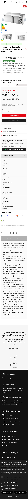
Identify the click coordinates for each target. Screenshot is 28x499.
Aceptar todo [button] (7, 492)
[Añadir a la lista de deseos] (26, 49)
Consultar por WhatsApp (15, 149)
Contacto (6, 445)
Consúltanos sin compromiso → (18, 73)
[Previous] (3, 19)
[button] (16, 2)
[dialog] (14, 479)
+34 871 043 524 (7, 228)
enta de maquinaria (9, 436)
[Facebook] (10, 233)
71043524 (11, 415)
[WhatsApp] (13, 233)
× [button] (26, 461)
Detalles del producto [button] (10, 238)
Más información (13, 473)
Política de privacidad (9, 457)
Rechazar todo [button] (20, 492)
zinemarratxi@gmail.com (12, 418)
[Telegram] (16, 233)
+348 (7, 415)
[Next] (25, 19)
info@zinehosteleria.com (19, 228)
